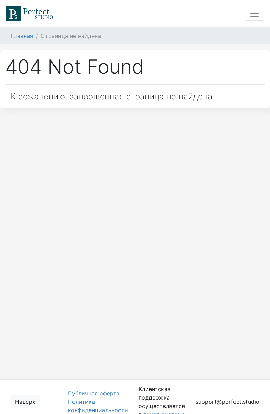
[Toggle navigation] (254, 14)
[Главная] (30, 13)
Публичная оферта (94, 393)
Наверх (25, 401)
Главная (22, 35)
